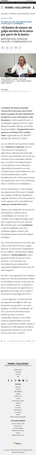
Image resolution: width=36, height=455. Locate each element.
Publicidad (18, 372)
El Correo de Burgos (18, 428)
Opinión (18, 414)
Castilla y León (6, 18)
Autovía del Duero (20, 2)
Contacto (18, 374)
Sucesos (18, 405)
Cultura (18, 398)
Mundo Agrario (18, 410)
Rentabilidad (14, 341)
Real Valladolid (23, 14)
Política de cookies (27, 450)
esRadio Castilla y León (18, 435)
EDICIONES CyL (29, 0)
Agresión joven (30, 2)
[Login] (33, 7)
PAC (8, 341)
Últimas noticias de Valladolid (18, 417)
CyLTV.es (18, 433)
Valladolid (5, 14)
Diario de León (18, 426)
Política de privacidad (16, 450)
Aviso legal (6, 450)
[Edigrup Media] (18, 443)
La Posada (18, 407)
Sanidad (18, 403)
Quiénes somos (18, 369)
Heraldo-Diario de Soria (18, 430)
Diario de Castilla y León (18, 423)
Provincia (13, 14)
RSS (18, 376)
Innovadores (18, 412)
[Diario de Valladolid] (17, 8)
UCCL (5, 341)
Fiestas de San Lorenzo (18, 400)
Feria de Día (11, 2)
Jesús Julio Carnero (25, 341)
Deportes (18, 394)
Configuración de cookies (18, 452)
